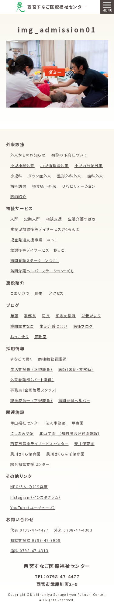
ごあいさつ (19, 293)
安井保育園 (84, 443)
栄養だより (91, 315)
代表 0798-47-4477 (29, 529)
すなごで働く (21, 358)
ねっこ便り (19, 336)
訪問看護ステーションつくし (34, 260)
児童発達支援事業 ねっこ (34, 239)
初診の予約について (69, 154)
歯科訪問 (18, 186)
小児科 (16, 175)
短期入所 (32, 218)
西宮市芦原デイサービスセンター (39, 443)
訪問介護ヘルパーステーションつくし (42, 270)
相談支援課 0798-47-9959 (35, 540)
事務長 (30, 315)
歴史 (39, 293)
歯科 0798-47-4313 (29, 550)
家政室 (40, 336)
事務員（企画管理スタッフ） (33, 389)
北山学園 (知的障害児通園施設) (69, 433)
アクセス (56, 293)
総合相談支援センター (30, 464)
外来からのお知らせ (28, 154)
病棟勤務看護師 (52, 358)
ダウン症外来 (39, 175)
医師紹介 (18, 196)
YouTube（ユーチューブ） (32, 507)
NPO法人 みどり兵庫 (29, 486)
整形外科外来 (69, 175)
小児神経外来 (22, 165)
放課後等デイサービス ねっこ (37, 250)
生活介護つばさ (82, 218)
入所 (14, 218)
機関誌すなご (22, 326)
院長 (46, 315)
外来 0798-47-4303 (73, 529)
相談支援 (54, 218)
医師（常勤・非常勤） (76, 369)
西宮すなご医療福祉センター (56, 7)
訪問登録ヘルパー (74, 400)
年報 (14, 315)
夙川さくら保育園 (25, 453)
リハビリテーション (78, 186)
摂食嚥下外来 (44, 186)
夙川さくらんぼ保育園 (65, 453)
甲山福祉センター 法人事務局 (38, 422)
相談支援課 (66, 315)
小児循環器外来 (54, 165)
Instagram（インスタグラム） (35, 497)
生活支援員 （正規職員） (31, 369)
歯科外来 (95, 175)
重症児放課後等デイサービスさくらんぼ (45, 229)
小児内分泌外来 (88, 165)
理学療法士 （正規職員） (31, 400)
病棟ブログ (83, 326)
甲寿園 (78, 422)
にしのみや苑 (22, 433)
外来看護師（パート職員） (32, 379)
